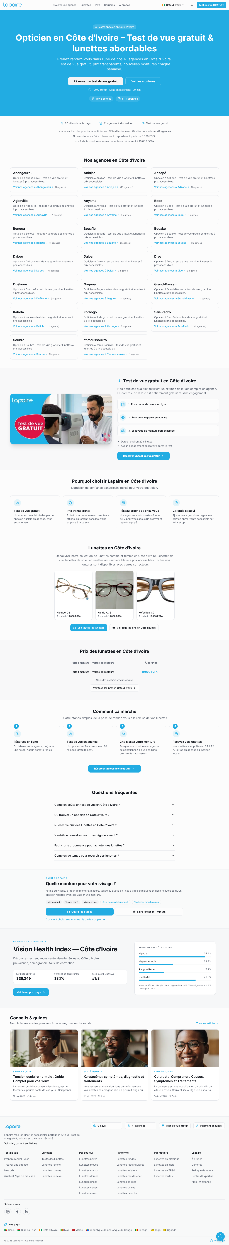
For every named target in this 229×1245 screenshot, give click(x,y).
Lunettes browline (127, 1193)
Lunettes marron (88, 1170)
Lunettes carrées (126, 1181)
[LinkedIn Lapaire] (26, 1211)
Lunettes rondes (126, 1158)
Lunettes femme (51, 1164)
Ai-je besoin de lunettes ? (115, 902)
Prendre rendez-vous (16, 1158)
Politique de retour (202, 1170)
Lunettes (86, 4)
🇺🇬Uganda (169, 1229)
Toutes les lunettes (53, 1158)
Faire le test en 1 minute (151, 911)
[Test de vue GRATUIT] (191, 5)
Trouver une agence (64, 4)
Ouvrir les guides (81, 911)
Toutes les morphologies (146, 902)
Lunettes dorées (88, 1176)
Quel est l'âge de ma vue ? (19, 1176)
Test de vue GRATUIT (211, 4)
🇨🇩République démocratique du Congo (109, 1229)
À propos (124, 4)
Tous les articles (205, 1023)
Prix (97, 4)
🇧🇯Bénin (9, 1229)
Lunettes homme (51, 1170)
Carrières (109, 4)
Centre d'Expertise (202, 1176)
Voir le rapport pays (29, 992)
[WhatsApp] (220, 1236)
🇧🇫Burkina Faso (26, 1229)
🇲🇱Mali (64, 1229)
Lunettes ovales (126, 1187)
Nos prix (9, 1170)
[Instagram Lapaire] (7, 1211)
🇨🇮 (171, 4)
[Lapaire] (44, 1126)
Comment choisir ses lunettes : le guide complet (74, 919)
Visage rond (54, 902)
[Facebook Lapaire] (17, 1211)
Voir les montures (143, 81)
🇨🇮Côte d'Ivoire (48, 1229)
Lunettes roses (87, 1193)
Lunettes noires (88, 1158)
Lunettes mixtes (163, 1176)
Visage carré (71, 902)
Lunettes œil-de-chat (129, 1176)
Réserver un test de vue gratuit (96, 81)
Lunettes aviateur (127, 1170)
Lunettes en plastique (166, 1158)
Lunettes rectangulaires (130, 1164)
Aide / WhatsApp (201, 1181)
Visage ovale (90, 902)
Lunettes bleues (88, 1164)
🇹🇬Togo (155, 1229)
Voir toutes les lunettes (90, 627)
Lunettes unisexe (52, 1176)
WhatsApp (219, 1240)
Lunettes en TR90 (164, 1170)
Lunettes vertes (88, 1187)
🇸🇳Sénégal (141, 1229)
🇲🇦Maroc (77, 1229)
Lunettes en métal (164, 1164)
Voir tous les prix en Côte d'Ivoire (136, 627)
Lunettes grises (88, 1181)
